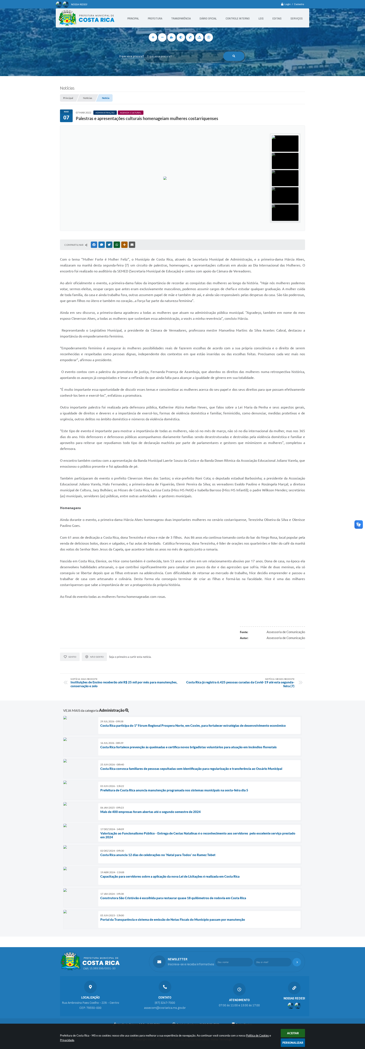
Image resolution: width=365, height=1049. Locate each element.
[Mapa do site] (199, 37)
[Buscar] (233, 56)
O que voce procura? (131, 56)
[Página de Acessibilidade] (208, 37)
